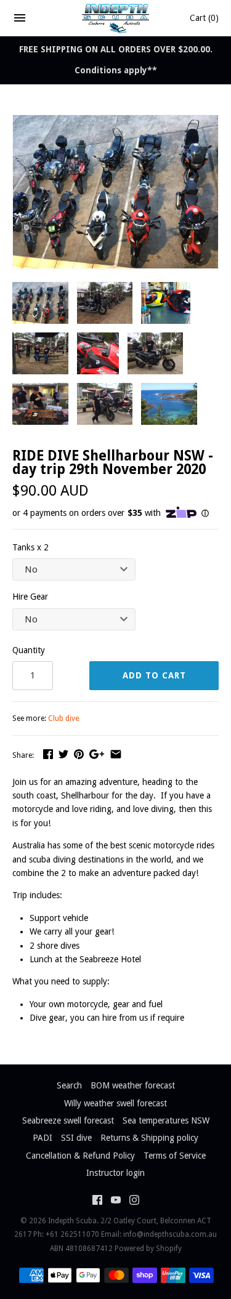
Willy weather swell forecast (115, 1103)
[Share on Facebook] (48, 754)
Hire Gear (30, 596)
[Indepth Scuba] (115, 18)
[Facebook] (97, 1201)
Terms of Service (175, 1155)
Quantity (28, 650)
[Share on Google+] (96, 754)
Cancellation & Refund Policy (80, 1155)
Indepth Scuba (72, 1221)
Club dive (63, 718)
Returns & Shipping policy (149, 1138)
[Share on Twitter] (63, 754)
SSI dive (76, 1138)
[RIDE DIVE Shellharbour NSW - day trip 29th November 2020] (115, 122)
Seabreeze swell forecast (68, 1120)
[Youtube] (116, 1201)
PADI (42, 1138)
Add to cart (154, 675)
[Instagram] (134, 1201)
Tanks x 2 (30, 547)
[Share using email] (116, 754)
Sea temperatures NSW (166, 1120)
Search (69, 1085)
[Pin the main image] (79, 754)
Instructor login (115, 1173)
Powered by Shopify (148, 1248)
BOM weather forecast (133, 1085)
